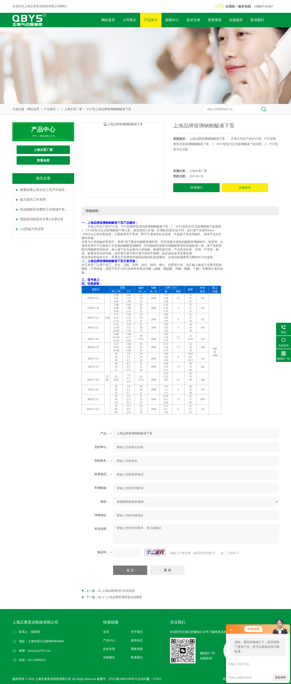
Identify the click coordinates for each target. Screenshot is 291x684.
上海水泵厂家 (73, 109)
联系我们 (257, 20)
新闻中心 (172, 20)
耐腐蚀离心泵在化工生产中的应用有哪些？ (45, 190)
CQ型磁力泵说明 (32, 229)
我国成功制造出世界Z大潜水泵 (41, 219)
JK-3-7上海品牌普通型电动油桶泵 (120, 597)
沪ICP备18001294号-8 (123, 679)
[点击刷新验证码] (155, 552)
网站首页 (108, 20)
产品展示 (151, 20)
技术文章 (193, 20)
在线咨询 (245, 187)
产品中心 (109, 640)
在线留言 (236, 20)
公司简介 (129, 20)
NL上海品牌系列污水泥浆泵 (116, 590)
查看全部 (43, 160)
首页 (106, 632)
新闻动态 (137, 640)
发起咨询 (280, 677)
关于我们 (137, 632)
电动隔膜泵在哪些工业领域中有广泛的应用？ (45, 209)
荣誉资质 (215, 20)
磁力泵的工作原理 (33, 199)
